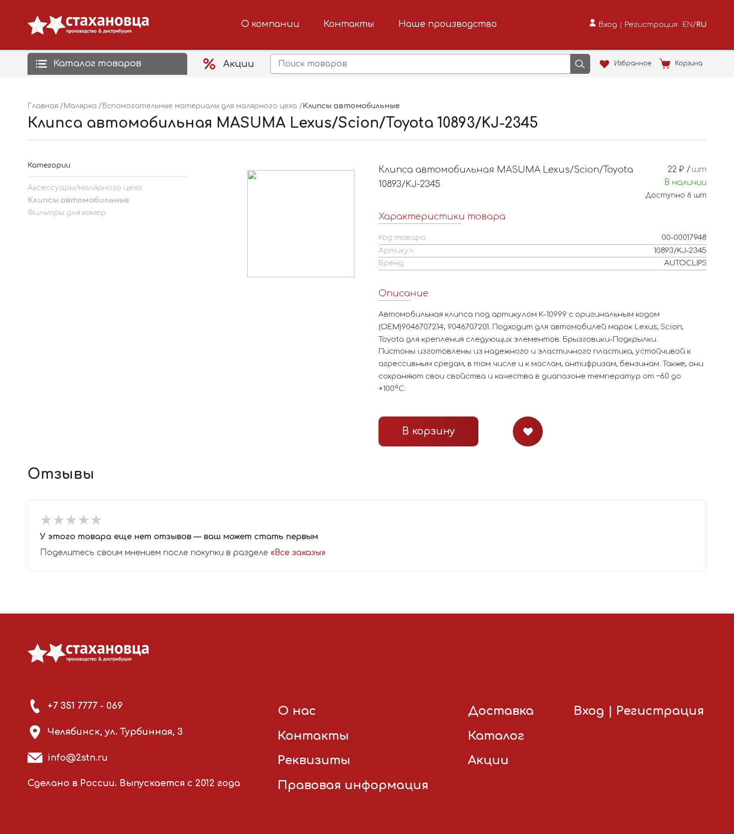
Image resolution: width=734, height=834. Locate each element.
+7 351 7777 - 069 (85, 706)
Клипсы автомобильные (78, 200)
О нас (297, 711)
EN (688, 24)
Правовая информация (353, 785)
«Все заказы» (298, 552)
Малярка (80, 106)
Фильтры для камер (66, 212)
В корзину (428, 431)
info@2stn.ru (77, 758)
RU (701, 24)
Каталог (496, 736)
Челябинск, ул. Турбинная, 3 (115, 732)
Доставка (501, 711)
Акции (488, 760)
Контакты (349, 24)
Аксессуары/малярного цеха (84, 188)
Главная (42, 106)
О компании (270, 24)
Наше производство (447, 24)
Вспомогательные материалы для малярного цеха (199, 106)
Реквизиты (314, 760)
